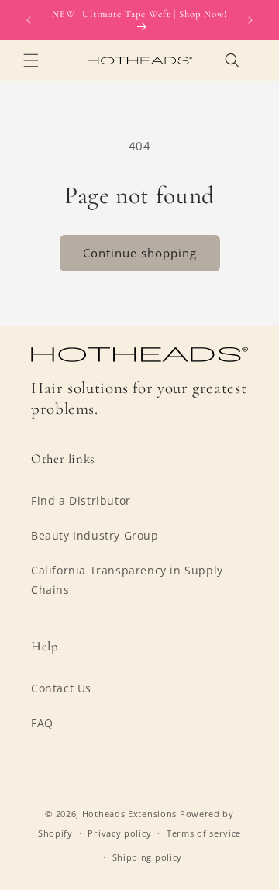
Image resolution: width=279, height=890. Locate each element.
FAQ (42, 723)
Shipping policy (147, 857)
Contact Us (61, 688)
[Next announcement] (250, 20)
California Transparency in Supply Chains (127, 580)
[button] (31, 60)
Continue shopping (140, 252)
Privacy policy (119, 833)
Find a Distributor (81, 500)
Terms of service (204, 833)
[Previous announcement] (29, 20)
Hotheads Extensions (129, 813)
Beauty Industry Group (95, 535)
